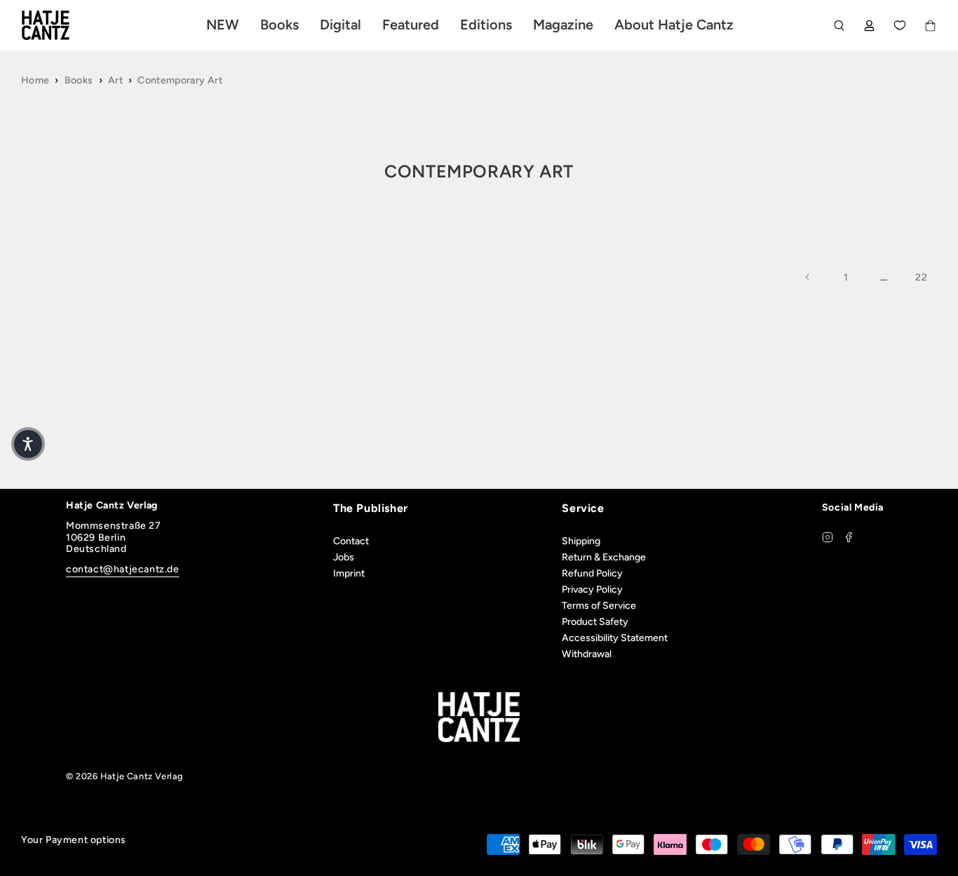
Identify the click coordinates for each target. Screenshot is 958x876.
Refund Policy (592, 573)
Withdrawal (587, 654)
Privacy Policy (592, 589)
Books (79, 80)
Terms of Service (599, 606)
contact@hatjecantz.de (123, 569)
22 (921, 277)
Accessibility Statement (615, 638)
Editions (486, 24)
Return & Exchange (604, 557)
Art (115, 80)
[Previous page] (807, 277)
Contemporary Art (179, 80)
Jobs (343, 557)
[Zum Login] (869, 25)
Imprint (349, 573)
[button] (28, 444)
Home (35, 80)
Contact (351, 541)
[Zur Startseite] (61, 25)
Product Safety (595, 622)
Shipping (581, 541)
